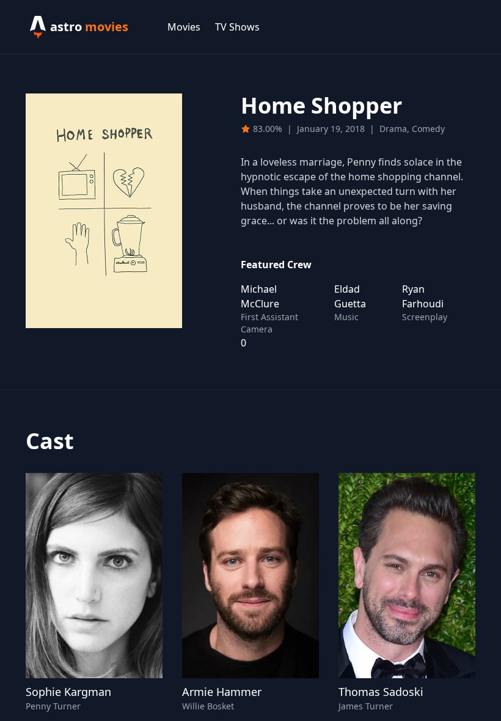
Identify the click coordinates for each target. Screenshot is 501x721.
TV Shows (237, 27)
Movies (183, 27)
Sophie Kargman (68, 691)
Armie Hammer (221, 691)
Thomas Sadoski (380, 691)
